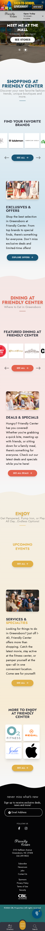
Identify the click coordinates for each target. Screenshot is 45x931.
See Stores (22, 40)
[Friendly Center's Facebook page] (20, 828)
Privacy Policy (22, 883)
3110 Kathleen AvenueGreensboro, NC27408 (22, 851)
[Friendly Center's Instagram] (26, 828)
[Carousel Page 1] (19, 50)
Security (22, 890)
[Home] (11, 16)
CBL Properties (16, 908)
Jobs (22, 870)
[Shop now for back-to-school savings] (37, 7)
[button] (33, 16)
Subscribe (22, 863)
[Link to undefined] (16, 141)
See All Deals (20, 473)
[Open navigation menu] (22, 925)
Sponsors (22, 879)
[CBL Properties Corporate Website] (23, 896)
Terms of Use (22, 886)
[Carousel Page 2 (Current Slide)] (25, 50)
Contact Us (22, 874)
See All (21, 157)
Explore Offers (21, 257)
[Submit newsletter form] (37, 812)
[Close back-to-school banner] (43, 2)
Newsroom (22, 867)
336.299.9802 (22, 855)
